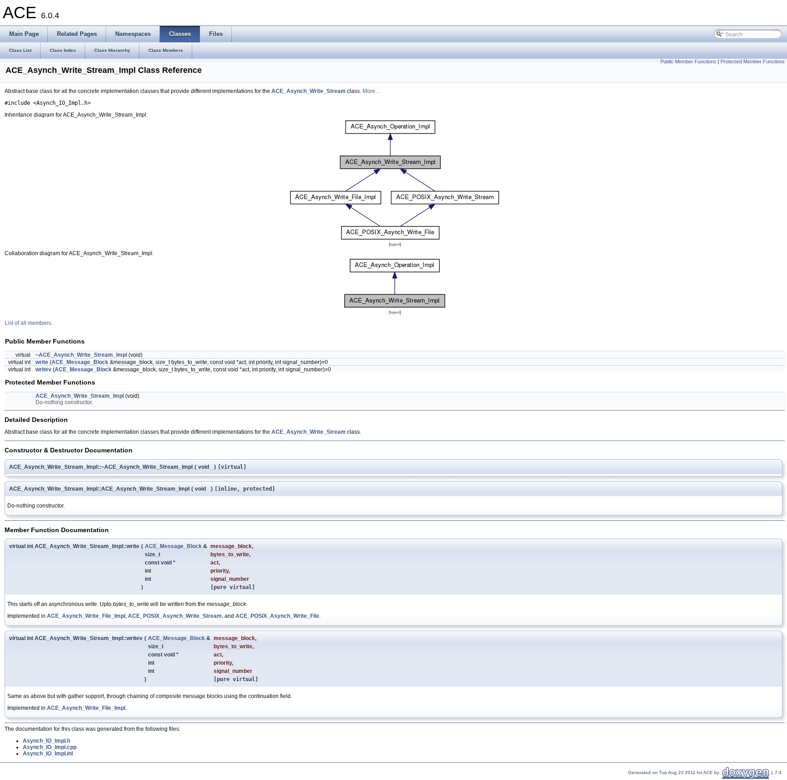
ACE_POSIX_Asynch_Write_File (277, 616)
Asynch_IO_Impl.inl (48, 753)
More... (371, 91)
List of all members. (28, 323)
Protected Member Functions (753, 61)
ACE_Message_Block (79, 362)
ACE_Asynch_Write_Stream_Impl (80, 396)
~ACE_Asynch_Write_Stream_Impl (81, 355)
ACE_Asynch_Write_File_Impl (86, 616)
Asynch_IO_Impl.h (46, 741)
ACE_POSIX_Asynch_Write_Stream (175, 616)
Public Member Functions (688, 61)
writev (43, 369)
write (42, 362)
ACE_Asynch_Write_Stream (308, 91)
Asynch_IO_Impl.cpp (50, 747)
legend (395, 244)
